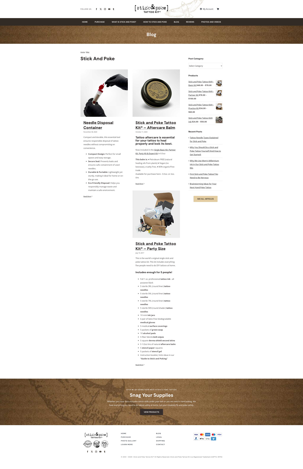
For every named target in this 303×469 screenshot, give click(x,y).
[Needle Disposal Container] (104, 93)
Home (82, 52)
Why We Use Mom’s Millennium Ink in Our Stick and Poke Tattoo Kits (204, 164)
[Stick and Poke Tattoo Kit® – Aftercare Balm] (156, 93)
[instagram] (105, 9)
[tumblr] (113, 9)
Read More (87, 196)
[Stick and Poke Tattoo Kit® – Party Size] (156, 214)
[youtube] (109, 9)
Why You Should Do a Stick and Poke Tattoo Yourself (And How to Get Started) (205, 151)
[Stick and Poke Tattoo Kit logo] (151, 5)
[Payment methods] (208, 433)
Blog (87, 52)
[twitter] (101, 9)
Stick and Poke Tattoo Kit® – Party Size (156, 246)
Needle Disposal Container (98, 125)
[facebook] (96, 9)
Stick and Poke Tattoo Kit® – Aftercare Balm (156, 125)
